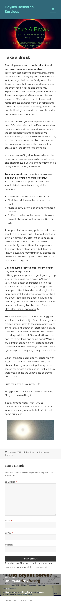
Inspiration (44, 452)
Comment (11, 482)
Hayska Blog (23, 395)
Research (9, 455)
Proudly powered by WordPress (18, 600)
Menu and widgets (53, 12)
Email (9, 533)
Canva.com (11, 406)
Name (8, 520)
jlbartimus (30, 452)
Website (9, 545)
